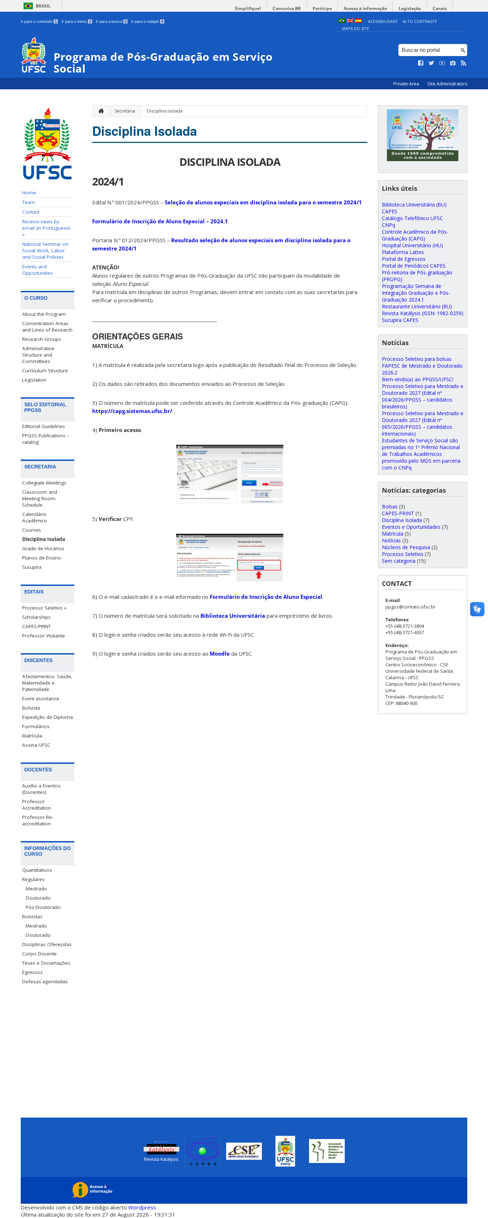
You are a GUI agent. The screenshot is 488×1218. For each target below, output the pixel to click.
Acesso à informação (365, 8)
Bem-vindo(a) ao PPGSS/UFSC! (417, 379)
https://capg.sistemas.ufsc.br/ (132, 410)
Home (29, 192)
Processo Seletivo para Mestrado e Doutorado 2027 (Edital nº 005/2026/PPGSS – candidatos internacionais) (422, 423)
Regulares (33, 879)
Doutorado (38, 898)
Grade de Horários (43, 548)
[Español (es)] (358, 21)
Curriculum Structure (45, 370)
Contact (30, 212)
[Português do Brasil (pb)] (342, 21)
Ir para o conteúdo (39, 21)
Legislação (410, 8)
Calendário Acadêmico (34, 517)
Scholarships (36, 617)
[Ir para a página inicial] (99, 111)
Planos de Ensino (41, 558)
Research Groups (41, 339)
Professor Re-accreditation (37, 820)
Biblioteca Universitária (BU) (414, 204)
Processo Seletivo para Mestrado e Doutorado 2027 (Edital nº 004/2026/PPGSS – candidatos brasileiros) (422, 396)
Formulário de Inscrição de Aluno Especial (266, 596)
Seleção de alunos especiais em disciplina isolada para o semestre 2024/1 (263, 202)
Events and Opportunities (37, 269)
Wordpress (142, 1207)
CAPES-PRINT (36, 626)
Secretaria (125, 111)
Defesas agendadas (45, 981)
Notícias (391, 540)
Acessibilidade (383, 21)
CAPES (389, 211)
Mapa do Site (355, 28)
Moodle (220, 653)
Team (28, 202)
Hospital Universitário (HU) (412, 245)
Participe (322, 8)
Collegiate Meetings (44, 482)
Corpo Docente (39, 953)
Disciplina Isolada (43, 539)
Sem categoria (398, 560)
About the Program (44, 314)
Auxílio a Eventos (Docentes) (41, 788)
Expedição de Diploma (47, 717)
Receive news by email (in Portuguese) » (46, 228)
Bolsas (390, 506)
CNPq (388, 225)
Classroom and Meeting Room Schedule (39, 498)
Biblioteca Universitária (232, 615)
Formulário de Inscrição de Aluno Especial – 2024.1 (160, 221)
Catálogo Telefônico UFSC (412, 218)
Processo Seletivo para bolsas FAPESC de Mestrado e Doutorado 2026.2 (422, 366)
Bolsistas (32, 916)
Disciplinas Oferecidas (47, 944)
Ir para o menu (76, 21)
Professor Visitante (43, 635)
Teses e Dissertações (46, 963)
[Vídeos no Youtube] (442, 63)
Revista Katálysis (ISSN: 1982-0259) (422, 313)
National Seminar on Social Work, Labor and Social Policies (45, 250)
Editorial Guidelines (43, 426)
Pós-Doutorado (43, 907)
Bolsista (31, 708)
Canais (440, 8)
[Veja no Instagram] (453, 63)
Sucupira (31, 567)
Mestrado (36, 888)
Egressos (32, 972)
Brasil (43, 6)
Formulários (36, 726)
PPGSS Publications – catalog (45, 438)
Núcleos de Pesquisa (406, 547)
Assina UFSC (36, 745)
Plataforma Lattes (403, 252)
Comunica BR (287, 8)
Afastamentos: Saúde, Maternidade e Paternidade (47, 682)
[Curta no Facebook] (421, 63)
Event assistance (40, 698)
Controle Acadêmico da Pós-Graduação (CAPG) (415, 235)
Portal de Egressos (403, 258)
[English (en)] (350, 21)
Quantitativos (37, 870)
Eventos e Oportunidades (411, 526)
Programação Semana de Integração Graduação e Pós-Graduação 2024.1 (416, 293)
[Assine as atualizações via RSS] (464, 63)
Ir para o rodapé (147, 21)
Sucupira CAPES (400, 320)
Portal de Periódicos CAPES (413, 265)
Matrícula (32, 735)
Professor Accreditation (36, 804)
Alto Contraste (420, 21)
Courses (31, 530)
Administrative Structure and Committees (38, 354)
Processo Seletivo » (44, 608)
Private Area (406, 84)
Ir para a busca (111, 21)
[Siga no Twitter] (431, 63)
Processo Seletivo (402, 554)
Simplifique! (248, 8)
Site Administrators (447, 84)
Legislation (34, 380)
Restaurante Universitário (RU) (417, 306)
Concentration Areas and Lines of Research (47, 326)
